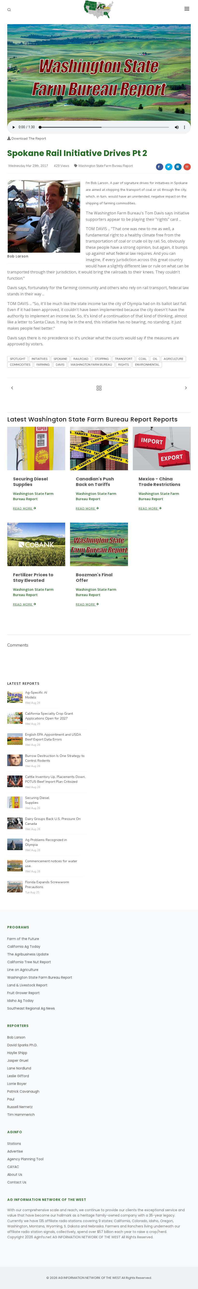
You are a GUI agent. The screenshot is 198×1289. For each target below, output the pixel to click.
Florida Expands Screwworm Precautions (47, 884)
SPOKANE (60, 359)
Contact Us (16, 1182)
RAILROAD (80, 359)
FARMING (43, 365)
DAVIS (60, 365)
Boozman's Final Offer (94, 577)
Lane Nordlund (19, 1068)
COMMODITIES (20, 365)
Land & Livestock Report (27, 985)
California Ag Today (23, 946)
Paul (10, 1099)
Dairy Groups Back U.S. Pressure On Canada (53, 821)
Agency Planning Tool (25, 1159)
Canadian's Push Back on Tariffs (95, 481)
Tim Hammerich (21, 1114)
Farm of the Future (23, 938)
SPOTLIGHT (17, 359)
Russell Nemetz (20, 1106)
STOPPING (102, 359)
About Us (14, 1174)
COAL (143, 359)
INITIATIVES (39, 359)
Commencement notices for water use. (51, 863)
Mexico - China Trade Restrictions (159, 481)
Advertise (15, 1151)
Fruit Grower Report (23, 992)
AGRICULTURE (173, 359)
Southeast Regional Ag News (31, 1008)
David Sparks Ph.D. (22, 1045)
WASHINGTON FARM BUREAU (91, 365)
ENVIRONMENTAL (147, 365)
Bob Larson (17, 256)
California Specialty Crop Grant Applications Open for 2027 (49, 716)
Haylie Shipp (17, 1052)
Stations (14, 1143)
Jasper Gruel (17, 1060)
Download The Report (28, 138)
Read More (23, 509)
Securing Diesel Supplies (30, 481)
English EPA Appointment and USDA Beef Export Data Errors (53, 737)
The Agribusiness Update (28, 954)
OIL (155, 359)
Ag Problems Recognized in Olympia (46, 842)
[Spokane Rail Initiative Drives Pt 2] (99, 72)
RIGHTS (123, 365)
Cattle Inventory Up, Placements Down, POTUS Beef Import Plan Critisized (55, 779)
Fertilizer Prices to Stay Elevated (33, 577)
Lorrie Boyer (17, 1083)
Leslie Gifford (18, 1076)
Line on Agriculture (22, 969)
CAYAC (13, 1166)
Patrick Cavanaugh (23, 1091)
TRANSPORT (123, 359)
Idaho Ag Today (20, 1000)
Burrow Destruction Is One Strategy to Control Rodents (55, 758)
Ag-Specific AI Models (36, 695)
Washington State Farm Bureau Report (105, 166)
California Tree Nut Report (29, 962)
